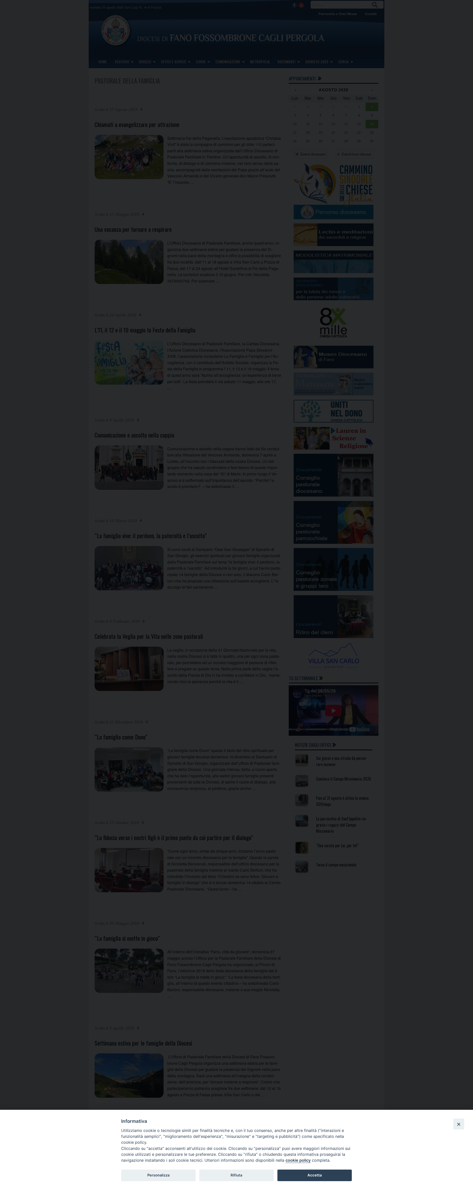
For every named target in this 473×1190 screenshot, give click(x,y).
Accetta (314, 1175)
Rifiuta (236, 1175)
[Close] (458, 1124)
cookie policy (298, 1160)
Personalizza (158, 1175)
